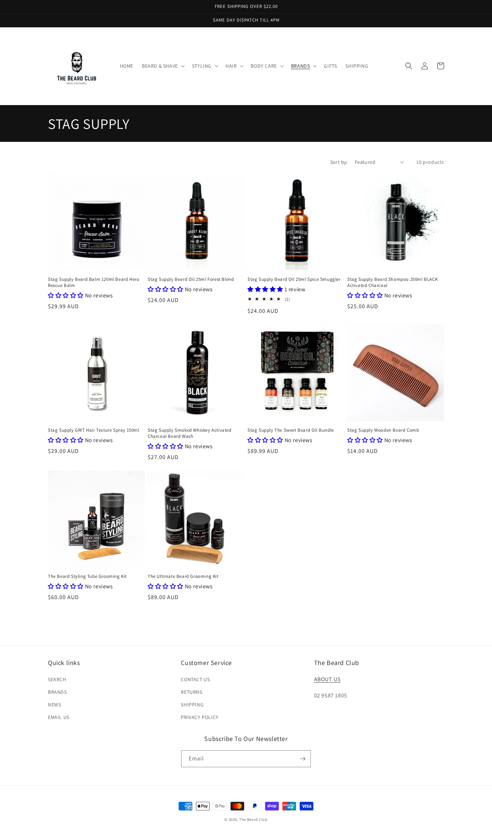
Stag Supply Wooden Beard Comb (383, 430)
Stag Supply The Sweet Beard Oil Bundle (290, 430)
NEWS (54, 704)
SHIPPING (192, 704)
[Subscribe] (302, 758)
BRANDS (57, 692)
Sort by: (339, 162)
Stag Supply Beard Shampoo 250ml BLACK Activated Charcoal (392, 282)
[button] (163, 65)
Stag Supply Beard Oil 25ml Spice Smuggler (294, 279)
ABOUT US (327, 679)
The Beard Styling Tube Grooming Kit (87, 576)
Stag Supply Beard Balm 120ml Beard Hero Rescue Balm (93, 282)
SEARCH (57, 679)
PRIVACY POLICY (199, 717)
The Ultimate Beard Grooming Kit (183, 576)
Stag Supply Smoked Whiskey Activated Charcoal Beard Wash (190, 433)
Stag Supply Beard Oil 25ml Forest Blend (191, 279)
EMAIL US (59, 717)
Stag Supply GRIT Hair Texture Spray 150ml (93, 430)
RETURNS (191, 692)
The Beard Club (253, 819)
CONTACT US (195, 679)
